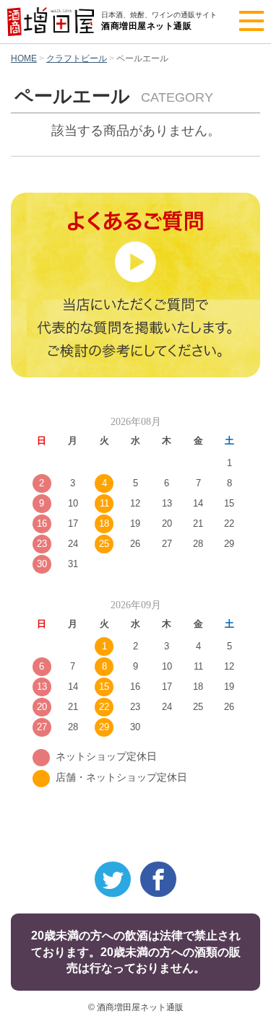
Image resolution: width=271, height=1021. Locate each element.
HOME (24, 58)
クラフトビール (76, 58)
